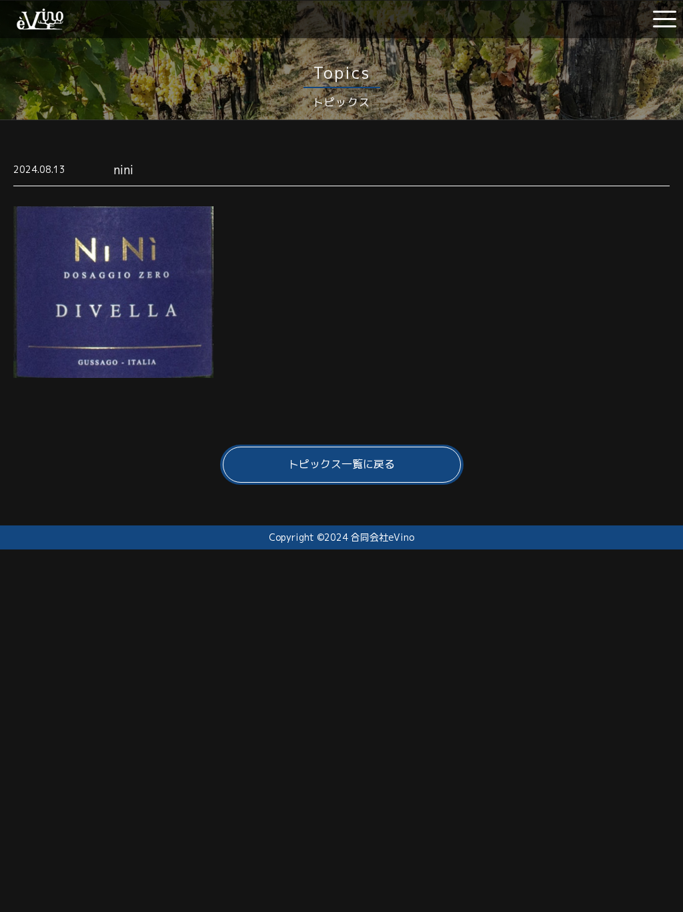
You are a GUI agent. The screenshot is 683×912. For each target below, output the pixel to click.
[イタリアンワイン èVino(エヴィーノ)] (40, 24)
